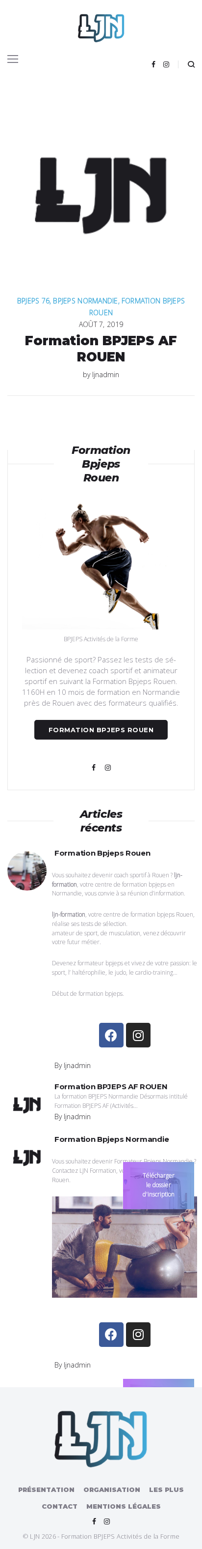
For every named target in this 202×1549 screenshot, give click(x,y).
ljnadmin (105, 374)
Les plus (166, 1489)
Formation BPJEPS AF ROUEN (101, 349)
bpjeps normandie (85, 300)
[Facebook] (153, 64)
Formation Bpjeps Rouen (101, 730)
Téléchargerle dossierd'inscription (159, 1184)
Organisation (111, 1489)
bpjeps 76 (33, 300)
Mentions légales (123, 1506)
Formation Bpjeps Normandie (111, 1139)
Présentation (46, 1489)
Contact (59, 1506)
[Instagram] (166, 64)
